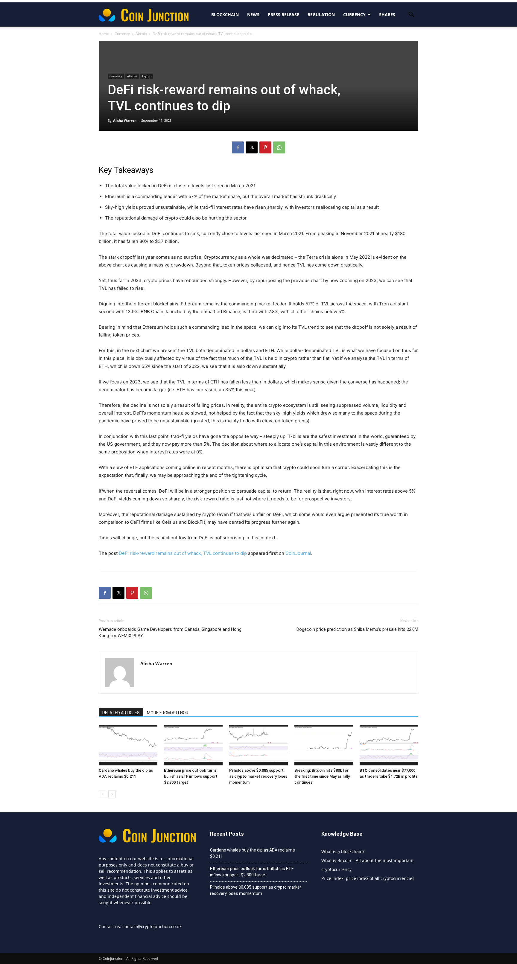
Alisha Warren (124, 120)
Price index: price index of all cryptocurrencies (367, 878)
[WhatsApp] (279, 147)
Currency (354, 14)
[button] (411, 15)
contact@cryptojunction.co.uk (152, 926)
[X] (252, 147)
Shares (387, 14)
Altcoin (141, 33)
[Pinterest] (265, 147)
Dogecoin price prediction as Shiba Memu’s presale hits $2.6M (357, 629)
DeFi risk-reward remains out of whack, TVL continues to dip (183, 553)
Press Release (283, 14)
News (253, 14)
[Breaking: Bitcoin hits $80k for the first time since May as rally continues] (323, 745)
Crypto (146, 76)
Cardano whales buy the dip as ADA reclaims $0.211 (252, 853)
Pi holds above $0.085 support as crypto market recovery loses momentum (258, 776)
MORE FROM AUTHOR (167, 712)
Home (104, 33)
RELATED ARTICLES (121, 712)
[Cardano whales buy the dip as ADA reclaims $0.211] (128, 745)
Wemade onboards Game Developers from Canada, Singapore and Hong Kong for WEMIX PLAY (170, 632)
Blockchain (225, 14)
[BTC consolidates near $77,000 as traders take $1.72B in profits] (389, 745)
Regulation (321, 14)
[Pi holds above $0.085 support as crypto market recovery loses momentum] (258, 745)
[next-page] (112, 794)
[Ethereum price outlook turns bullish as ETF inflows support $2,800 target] (193, 745)
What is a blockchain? (342, 851)
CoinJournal (298, 553)
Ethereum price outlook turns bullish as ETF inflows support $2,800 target (191, 776)
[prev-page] (102, 794)
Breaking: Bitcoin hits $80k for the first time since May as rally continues (322, 776)
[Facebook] (238, 147)
